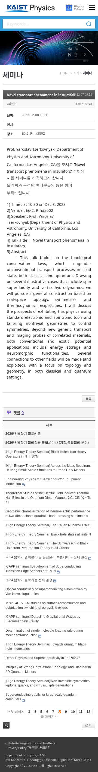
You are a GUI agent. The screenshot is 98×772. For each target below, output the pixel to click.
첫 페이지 (17, 712)
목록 (88, 399)
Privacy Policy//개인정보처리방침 (29, 747)
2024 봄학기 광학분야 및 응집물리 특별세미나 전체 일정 (46, 557)
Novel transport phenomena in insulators (41, 94)
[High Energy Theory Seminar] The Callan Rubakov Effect (47, 525)
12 (88, 712)
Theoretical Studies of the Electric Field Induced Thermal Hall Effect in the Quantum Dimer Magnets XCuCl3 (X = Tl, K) (48, 497)
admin (11, 104)
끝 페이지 (48, 717)
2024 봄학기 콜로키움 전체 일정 (28, 580)
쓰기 (88, 725)
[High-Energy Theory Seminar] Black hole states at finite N (48, 534)
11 (80, 712)
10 (73, 712)
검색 (6, 725)
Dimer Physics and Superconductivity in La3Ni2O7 (42, 658)
